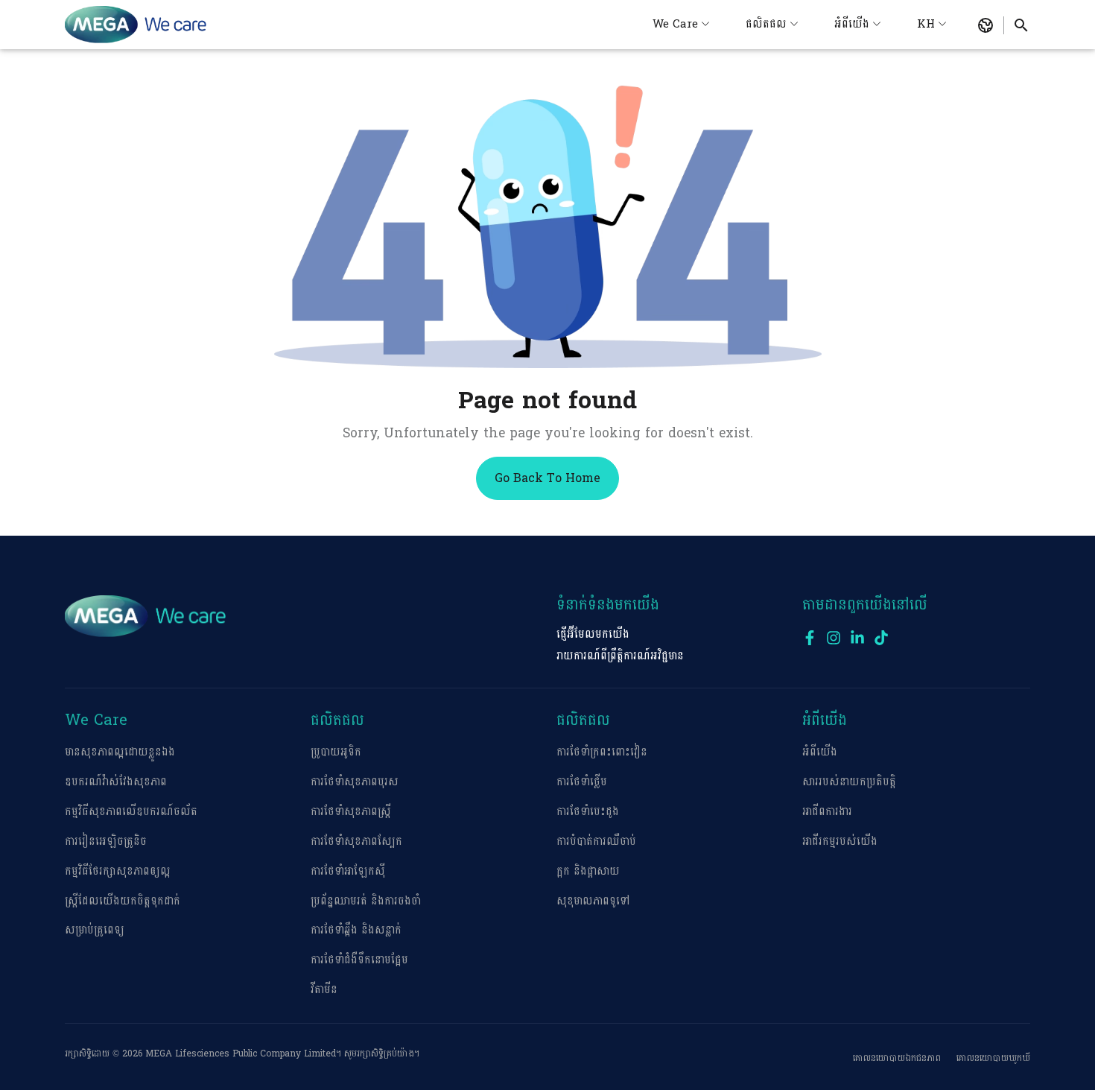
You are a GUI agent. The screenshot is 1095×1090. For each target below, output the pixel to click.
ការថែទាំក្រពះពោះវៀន (601, 752)
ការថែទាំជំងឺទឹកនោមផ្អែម (359, 960)
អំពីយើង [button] (851, 24)
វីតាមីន (324, 990)
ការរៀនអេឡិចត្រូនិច (106, 841)
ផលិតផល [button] (766, 24)
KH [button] (926, 24)
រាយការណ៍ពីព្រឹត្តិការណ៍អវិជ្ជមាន (620, 656)
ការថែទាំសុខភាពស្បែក (356, 841)
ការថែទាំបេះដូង (587, 812)
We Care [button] (675, 24)
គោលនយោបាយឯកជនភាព (897, 1058)
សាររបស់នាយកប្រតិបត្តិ (849, 782)
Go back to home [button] (547, 478)
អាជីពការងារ (827, 812)
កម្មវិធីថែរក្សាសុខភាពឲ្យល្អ (118, 871)
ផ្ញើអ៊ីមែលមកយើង (592, 634)
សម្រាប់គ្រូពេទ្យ (94, 930)
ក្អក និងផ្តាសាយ (588, 871)
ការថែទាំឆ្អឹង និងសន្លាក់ (356, 930)
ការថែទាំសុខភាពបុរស (355, 782)
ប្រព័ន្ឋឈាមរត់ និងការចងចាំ (366, 901)
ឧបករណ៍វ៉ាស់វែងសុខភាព (116, 782)
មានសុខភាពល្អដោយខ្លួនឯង (120, 752)
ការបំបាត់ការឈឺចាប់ (596, 841)
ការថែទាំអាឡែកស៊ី (348, 871)
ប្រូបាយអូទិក (336, 752)
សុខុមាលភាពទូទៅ (592, 901)
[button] (985, 25)
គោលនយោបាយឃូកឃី (993, 1058)
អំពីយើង (819, 752)
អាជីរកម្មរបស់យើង (839, 841)
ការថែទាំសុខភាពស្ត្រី (351, 812)
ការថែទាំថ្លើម (581, 782)
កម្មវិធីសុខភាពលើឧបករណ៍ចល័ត (131, 812)
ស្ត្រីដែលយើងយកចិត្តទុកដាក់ (122, 901)
